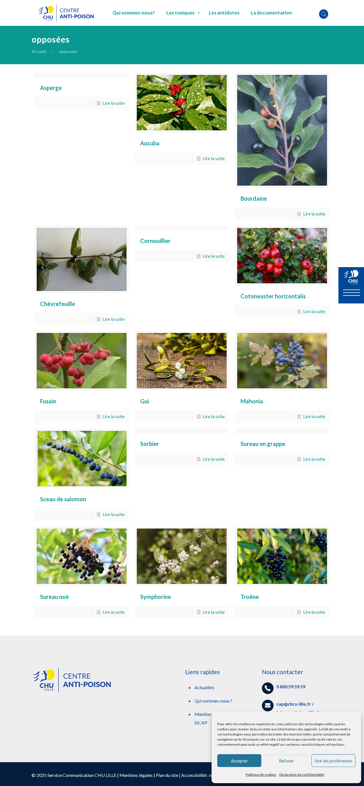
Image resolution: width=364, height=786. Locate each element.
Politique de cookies (261, 774)
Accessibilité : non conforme (208, 775)
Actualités (204, 687)
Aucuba (150, 143)
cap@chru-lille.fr (293, 704)
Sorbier (149, 443)
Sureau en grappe (263, 443)
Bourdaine (254, 198)
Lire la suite (114, 103)
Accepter (239, 760)
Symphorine (155, 596)
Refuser (286, 760)
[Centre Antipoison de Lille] (67, 13)
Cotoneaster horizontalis (273, 296)
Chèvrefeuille (57, 303)
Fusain (48, 401)
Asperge (51, 87)
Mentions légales (136, 775)
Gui (144, 401)
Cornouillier (155, 240)
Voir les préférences (333, 760)
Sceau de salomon (63, 499)
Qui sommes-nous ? (213, 700)
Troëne (250, 596)
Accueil (39, 51)
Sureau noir (54, 596)
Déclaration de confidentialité (301, 774)
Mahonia (252, 401)
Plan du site (167, 775)
